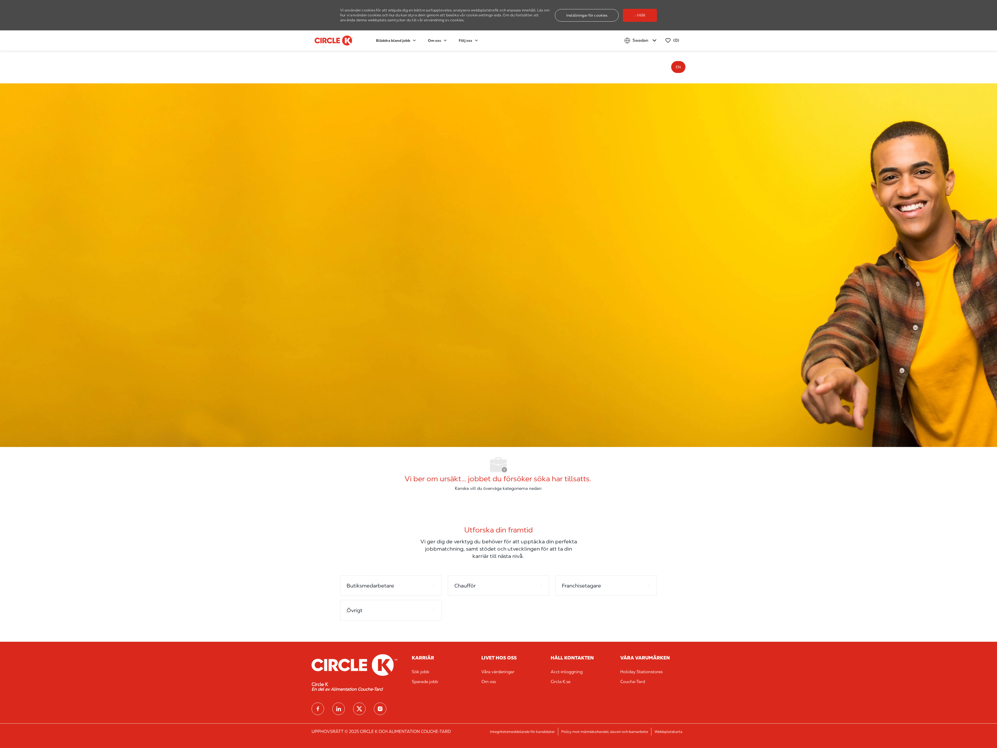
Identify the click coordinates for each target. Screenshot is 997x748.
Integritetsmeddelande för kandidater (522, 732)
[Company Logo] (328, 40)
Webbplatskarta (668, 732)
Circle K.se (560, 681)
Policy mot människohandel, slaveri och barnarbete (604, 732)
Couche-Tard (632, 681)
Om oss (488, 681)
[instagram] (380, 709)
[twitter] (359, 709)
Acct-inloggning (567, 671)
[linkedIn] (338, 709)
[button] (587, 15)
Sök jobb (420, 671)
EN (678, 67)
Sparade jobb (425, 681)
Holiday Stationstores (641, 671)
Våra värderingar (497, 671)
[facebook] (318, 709)
